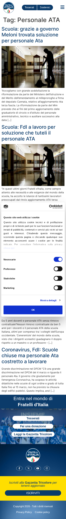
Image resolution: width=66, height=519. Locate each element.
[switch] (58, 268)
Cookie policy (42, 512)
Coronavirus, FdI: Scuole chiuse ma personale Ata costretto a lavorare (30, 355)
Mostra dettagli (48, 300)
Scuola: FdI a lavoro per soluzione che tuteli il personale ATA (28, 133)
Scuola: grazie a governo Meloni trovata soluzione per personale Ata (30, 35)
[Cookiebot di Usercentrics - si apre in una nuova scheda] (49, 207)
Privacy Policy (24, 512)
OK (33, 310)
